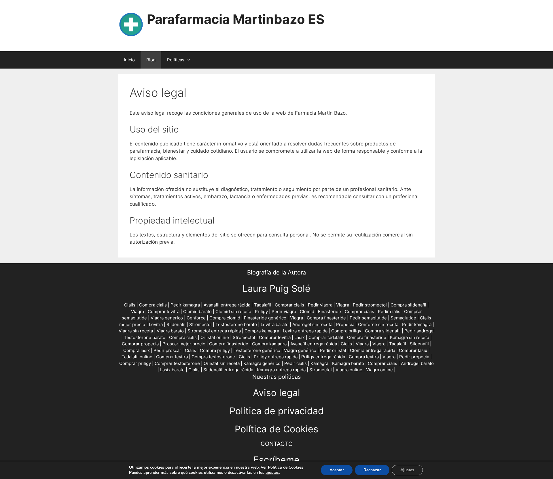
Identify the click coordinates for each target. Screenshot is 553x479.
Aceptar (336, 470)
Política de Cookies (276, 429)
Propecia (345, 324)
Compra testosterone (213, 356)
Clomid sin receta (233, 311)
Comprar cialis (289, 305)
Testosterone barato (236, 324)
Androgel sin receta (312, 324)
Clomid (307, 311)
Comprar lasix (413, 350)
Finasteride (329, 311)
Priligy (261, 311)
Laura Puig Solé (276, 288)
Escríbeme (276, 459)
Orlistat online (214, 337)
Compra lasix (136, 350)
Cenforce (196, 318)
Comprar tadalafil (325, 337)
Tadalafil (262, 305)
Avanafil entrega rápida (227, 305)
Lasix (299, 337)
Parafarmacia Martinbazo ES (235, 19)
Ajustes (407, 470)
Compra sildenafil (408, 305)
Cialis (129, 305)
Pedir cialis (389, 311)
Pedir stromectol (370, 305)
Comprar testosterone (177, 363)
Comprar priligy (135, 363)
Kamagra (319, 363)
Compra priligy (346, 331)
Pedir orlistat (333, 350)
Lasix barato (172, 369)
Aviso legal (276, 392)
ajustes (272, 472)
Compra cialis (153, 305)
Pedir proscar (167, 350)
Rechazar (372, 470)
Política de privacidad (277, 410)
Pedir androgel (419, 331)
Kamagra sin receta (409, 337)
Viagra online (349, 369)
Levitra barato (275, 324)
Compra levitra (364, 356)
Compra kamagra (262, 331)
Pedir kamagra (185, 305)
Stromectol (200, 324)
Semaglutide (403, 318)
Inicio (129, 60)
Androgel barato (417, 363)
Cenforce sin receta (378, 324)
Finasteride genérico (265, 318)
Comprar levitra (163, 311)
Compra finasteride (326, 318)
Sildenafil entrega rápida (228, 369)
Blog (151, 60)
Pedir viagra (320, 305)
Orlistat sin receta (222, 363)
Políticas (175, 60)
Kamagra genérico (262, 363)
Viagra (342, 305)
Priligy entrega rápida (276, 356)
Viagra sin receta (136, 331)
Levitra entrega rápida (305, 331)
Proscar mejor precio (183, 344)
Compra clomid (224, 318)
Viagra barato (170, 331)
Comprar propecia (140, 344)
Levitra (156, 324)
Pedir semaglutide (368, 318)
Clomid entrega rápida (372, 350)
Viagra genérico (167, 318)
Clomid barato (197, 311)
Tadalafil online (137, 356)
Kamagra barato (348, 363)
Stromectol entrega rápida (214, 331)
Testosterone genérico (257, 350)
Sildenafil (175, 324)
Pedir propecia (414, 356)
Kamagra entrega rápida (281, 369)
